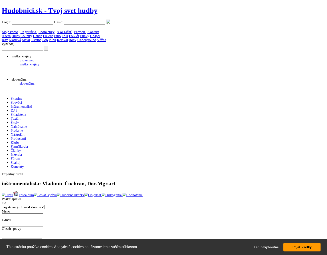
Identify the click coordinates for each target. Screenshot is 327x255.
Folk (65, 36)
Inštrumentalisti (21, 106)
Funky (84, 36)
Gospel (95, 36)
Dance (37, 36)
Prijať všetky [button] (302, 247)
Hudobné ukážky (72, 195)
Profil (9, 195)
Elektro (48, 36)
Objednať (95, 195)
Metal (26, 40)
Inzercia (16, 154)
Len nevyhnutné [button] (266, 247)
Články (16, 150)
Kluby (15, 142)
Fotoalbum (26, 195)
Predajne (17, 130)
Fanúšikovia (19, 146)
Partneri (80, 32)
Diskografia (114, 195)
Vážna (101, 40)
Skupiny (16, 98)
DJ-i (14, 110)
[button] (139, 247)
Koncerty (17, 166)
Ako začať (64, 32)
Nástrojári (17, 134)
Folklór (74, 36)
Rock (72, 40)
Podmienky (46, 32)
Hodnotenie (134, 195)
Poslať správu (47, 195)
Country (26, 36)
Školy (15, 122)
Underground (86, 40)
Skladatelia (18, 114)
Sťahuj (15, 162)
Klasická (15, 40)
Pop (45, 40)
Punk (52, 40)
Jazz (5, 40)
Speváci (16, 102)
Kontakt (93, 32)
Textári (15, 118)
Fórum (15, 158)
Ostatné (36, 40)
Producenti (18, 138)
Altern (6, 36)
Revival (62, 40)
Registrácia (28, 32)
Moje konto (10, 32)
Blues (16, 36)
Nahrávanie (19, 126)
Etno (57, 36)
